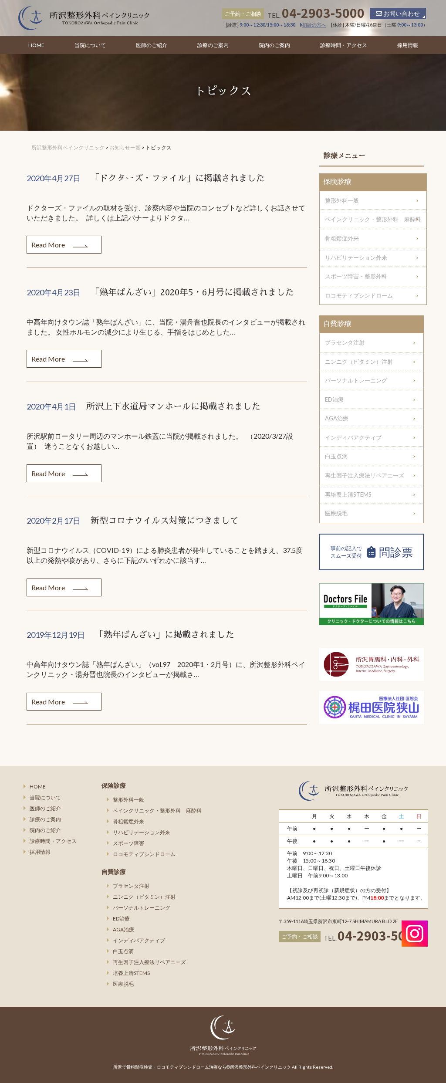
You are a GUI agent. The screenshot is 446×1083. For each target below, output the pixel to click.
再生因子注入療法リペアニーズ (364, 475)
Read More (48, 244)
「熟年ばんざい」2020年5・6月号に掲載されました (192, 292)
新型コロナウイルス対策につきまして (165, 520)
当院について (90, 45)
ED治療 (334, 399)
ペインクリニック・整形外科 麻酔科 (373, 219)
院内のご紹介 (45, 830)
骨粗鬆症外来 (342, 238)
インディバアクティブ (353, 437)
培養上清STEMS (131, 973)
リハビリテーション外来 (356, 257)
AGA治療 (336, 418)
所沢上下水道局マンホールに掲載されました (173, 406)
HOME (36, 45)
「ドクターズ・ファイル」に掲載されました (178, 178)
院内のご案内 (274, 45)
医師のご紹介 (151, 45)
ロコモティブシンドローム (359, 295)
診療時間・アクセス (343, 45)
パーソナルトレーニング (356, 380)
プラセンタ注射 (345, 342)
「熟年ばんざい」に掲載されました (164, 634)
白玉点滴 (336, 456)
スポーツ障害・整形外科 (356, 276)
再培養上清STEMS (348, 494)
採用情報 (407, 45)
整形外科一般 (342, 200)
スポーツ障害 (128, 843)
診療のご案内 (213, 45)
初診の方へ (314, 24)
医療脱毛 (336, 513)
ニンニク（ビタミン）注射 (359, 361)
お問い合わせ (401, 13)
